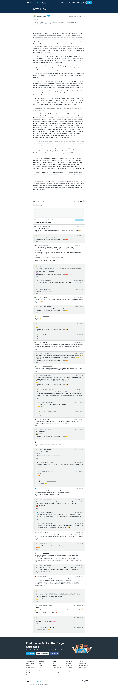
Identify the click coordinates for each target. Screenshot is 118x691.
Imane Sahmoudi (47, 235)
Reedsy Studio (69, 663)
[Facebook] (89, 681)
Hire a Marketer (30, 669)
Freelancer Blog (57, 673)
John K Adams (46, 553)
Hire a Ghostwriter (30, 671)
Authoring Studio (46, 226)
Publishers (82, 669)
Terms (30, 684)
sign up (41, 219)
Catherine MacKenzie (47, 442)
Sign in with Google (42, 653)
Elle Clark (45, 576)
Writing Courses (57, 667)
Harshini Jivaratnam (47, 605)
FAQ (27, 684)
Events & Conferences (58, 669)
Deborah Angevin (46, 419)
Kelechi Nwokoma (47, 488)
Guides (54, 665)
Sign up (84, 2)
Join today (30, 653)
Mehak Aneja (45, 297)
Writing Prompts (83, 665)
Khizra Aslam (45, 245)
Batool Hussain (46, 316)
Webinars (55, 671)
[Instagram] (85, 681)
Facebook (53, 653)
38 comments (80, 16)
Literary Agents (83, 667)
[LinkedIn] (87, 681)
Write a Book (69, 665)
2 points (40, 245)
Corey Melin (45, 342)
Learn (73, 2)
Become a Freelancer (44, 669)
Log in (89, 2)
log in (46, 219)
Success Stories (43, 671)
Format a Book (69, 669)
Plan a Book (69, 667)
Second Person (50, 24)
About (40, 663)
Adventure (36, 19)
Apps (43, 2)
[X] (82, 681)
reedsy (33, 2)
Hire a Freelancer (30, 663)
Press (40, 667)
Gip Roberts (45, 532)
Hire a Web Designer (31, 674)
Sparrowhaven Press (47, 366)
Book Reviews (82, 663)
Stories (68, 2)
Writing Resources (70, 671)
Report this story (37, 205)
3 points (44, 411)
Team (40, 665)
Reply (35, 232)
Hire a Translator (30, 673)
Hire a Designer (30, 667)
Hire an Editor (29, 665)
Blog (54, 663)
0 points (41, 543)
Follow (48, 16)
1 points (41, 235)
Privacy (35, 684)
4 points (40, 226)
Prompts (62, 2)
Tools (78, 2)
